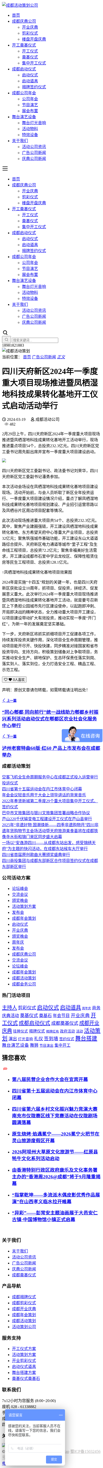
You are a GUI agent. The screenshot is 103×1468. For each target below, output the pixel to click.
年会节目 (61, 1015)
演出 (12, 1038)
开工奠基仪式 (24, 45)
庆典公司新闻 (34, 159)
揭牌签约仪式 (34, 87)
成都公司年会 (24, 93)
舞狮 (34, 1045)
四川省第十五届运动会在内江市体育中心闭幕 (42, 789)
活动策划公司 (24, 1327)
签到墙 (51, 1038)
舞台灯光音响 (34, 123)
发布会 (18, 912)
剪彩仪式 (30, 33)
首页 (16, 15)
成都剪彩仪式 (24, 1303)
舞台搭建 (86, 1038)
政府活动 (67, 1031)
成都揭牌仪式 (24, 1297)
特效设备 (30, 135)
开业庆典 (30, 27)
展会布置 (30, 111)
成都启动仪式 (24, 69)
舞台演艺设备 (24, 117)
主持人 (9, 1007)
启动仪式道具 (24, 1366)
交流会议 (20, 894)
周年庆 (18, 942)
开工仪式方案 (24, 1349)
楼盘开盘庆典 (34, 39)
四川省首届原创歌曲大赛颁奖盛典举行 (36, 855)
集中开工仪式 (34, 63)
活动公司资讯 (34, 147)
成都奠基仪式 (64, 1023)
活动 (79, 1031)
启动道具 (30, 81)
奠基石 (45, 1015)
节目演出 (47, 1045)
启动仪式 (30, 75)
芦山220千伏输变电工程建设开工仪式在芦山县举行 (47, 819)
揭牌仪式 (37, 1031)
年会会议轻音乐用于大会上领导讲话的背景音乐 (44, 795)
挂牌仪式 (20, 1031)
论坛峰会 (20, 888)
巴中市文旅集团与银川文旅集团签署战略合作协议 (46, 813)
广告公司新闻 (34, 153)
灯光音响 (25, 1039)
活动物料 (30, 129)
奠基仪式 (30, 57)
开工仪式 (30, 51)
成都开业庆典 (24, 1309)
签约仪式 (66, 1039)
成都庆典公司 (24, 21)
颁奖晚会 (20, 900)
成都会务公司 (24, 984)
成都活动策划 (24, 978)
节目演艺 (30, 105)
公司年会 (30, 99)
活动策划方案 (24, 906)
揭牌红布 (52, 1031)
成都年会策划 (24, 918)
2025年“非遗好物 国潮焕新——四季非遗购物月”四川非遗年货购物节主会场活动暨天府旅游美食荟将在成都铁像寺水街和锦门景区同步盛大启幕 (50, 831)
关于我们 (20, 141)
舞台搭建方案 (24, 1372)
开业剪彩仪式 (24, 1361)
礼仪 (38, 1038)
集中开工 (62, 1045)
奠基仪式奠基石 (26, 1378)
